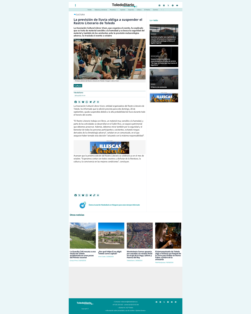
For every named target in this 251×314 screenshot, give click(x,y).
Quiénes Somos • (141, 310)
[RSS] (175, 302)
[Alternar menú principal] (75, 5)
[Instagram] (164, 5)
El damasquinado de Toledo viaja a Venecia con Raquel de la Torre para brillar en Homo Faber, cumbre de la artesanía (168, 255)
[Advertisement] (110, 180)
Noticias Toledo (155, 56)
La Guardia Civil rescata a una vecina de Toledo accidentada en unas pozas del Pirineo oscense (83, 254)
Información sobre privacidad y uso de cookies (120, 310)
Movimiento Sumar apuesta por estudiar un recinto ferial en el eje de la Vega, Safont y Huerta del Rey (139, 254)
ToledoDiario (78, 93)
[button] (116, 9)
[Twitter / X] (168, 5)
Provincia (153, 34)
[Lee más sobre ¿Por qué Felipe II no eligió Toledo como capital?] (111, 236)
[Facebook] (159, 5)
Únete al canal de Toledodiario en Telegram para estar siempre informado (114, 205)
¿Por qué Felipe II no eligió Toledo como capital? (109, 252)
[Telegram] (172, 5)
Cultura (77, 85)
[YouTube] (177, 5)
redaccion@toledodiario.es (129, 301)
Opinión (153, 84)
